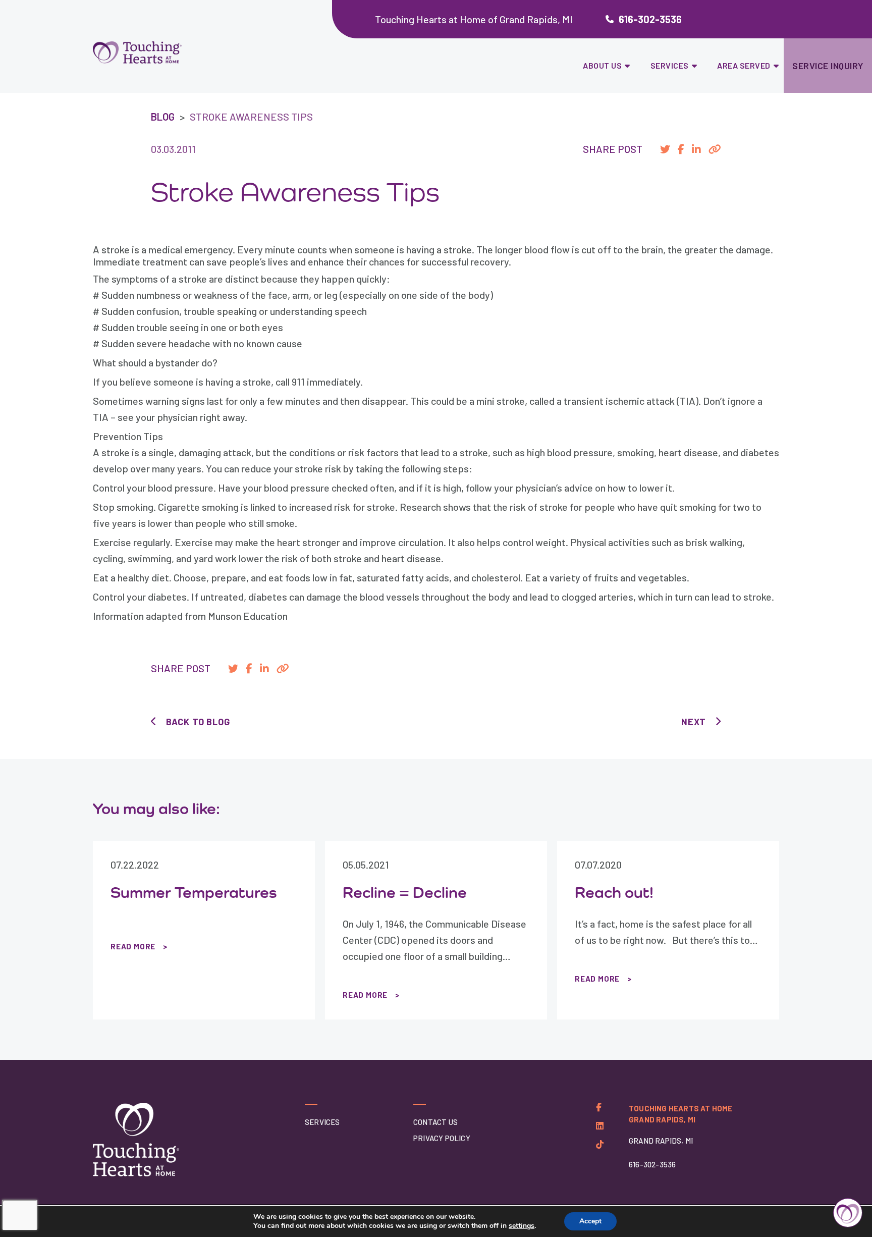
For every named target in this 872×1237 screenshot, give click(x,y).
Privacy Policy (441, 1138)
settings (521, 1225)
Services (669, 65)
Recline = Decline (405, 892)
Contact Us (435, 1121)
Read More (133, 946)
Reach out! (614, 892)
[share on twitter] (665, 149)
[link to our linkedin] (600, 1125)
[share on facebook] (681, 149)
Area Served (744, 65)
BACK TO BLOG (198, 721)
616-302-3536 (650, 19)
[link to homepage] (163, 52)
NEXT (693, 721)
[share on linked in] (696, 149)
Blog (163, 117)
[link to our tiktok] (600, 1144)
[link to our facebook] (599, 1107)
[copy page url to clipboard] (714, 149)
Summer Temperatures (194, 892)
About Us (602, 65)
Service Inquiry (827, 65)
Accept (590, 1221)
